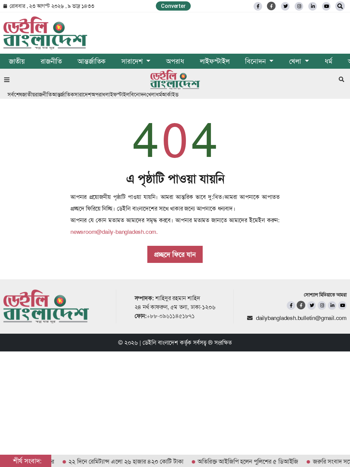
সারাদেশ (82, 94)
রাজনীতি (51, 61)
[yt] (326, 6)
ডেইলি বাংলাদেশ (160, 342)
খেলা (151, 94)
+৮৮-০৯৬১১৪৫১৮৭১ (171, 316)
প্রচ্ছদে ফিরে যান (175, 254)
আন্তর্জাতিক (92, 61)
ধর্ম (328, 61)
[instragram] (299, 6)
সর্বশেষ (15, 94)
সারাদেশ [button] (133, 61)
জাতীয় (17, 61)
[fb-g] (271, 6)
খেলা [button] (296, 61)
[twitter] (285, 6)
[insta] (322, 305)
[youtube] (342, 305)
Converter (173, 6)
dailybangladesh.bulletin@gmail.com (301, 318)
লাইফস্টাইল (215, 61)
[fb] (258, 6)
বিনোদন (138, 94)
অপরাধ (175, 61)
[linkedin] (312, 6)
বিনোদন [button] (256, 61)
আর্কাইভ (170, 94)
